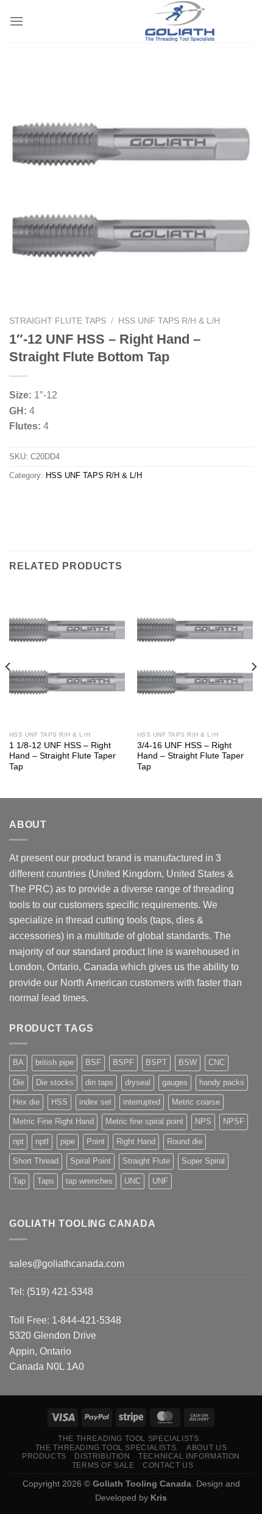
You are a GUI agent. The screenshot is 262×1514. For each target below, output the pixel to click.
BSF (93, 1062)
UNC (132, 1181)
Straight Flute (146, 1160)
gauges (175, 1082)
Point (96, 1141)
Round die (184, 1141)
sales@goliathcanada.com (66, 1264)
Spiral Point (90, 1160)
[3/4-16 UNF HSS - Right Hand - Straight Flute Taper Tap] (195, 655)
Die (18, 1082)
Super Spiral (203, 1160)
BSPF (123, 1062)
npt (18, 1141)
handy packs (221, 1082)
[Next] (253, 691)
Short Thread (35, 1160)
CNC (216, 1062)
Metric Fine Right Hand (53, 1121)
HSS (59, 1101)
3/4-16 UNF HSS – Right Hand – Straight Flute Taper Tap (190, 756)
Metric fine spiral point (144, 1121)
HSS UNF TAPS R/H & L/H (169, 320)
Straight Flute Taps (57, 320)
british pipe (54, 1062)
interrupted (141, 1101)
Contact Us (168, 1465)
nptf (42, 1141)
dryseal (137, 1082)
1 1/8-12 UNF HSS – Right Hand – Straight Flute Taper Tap (62, 756)
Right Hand (135, 1141)
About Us (206, 1447)
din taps (99, 1082)
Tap (19, 1181)
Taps (45, 1181)
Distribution (102, 1456)
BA (18, 1062)
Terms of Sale (103, 1465)
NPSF (233, 1121)
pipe (67, 1141)
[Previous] (8, 691)
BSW (188, 1062)
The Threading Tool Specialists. (129, 1438)
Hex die (26, 1101)
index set (95, 1101)
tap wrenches (89, 1181)
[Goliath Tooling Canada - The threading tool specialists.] (180, 21)
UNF (160, 1181)
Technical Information (189, 1456)
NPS (203, 1121)
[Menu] (16, 21)
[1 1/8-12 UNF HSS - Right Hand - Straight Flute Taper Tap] (67, 655)
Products (44, 1456)
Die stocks (55, 1082)
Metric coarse (196, 1101)
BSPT (156, 1062)
